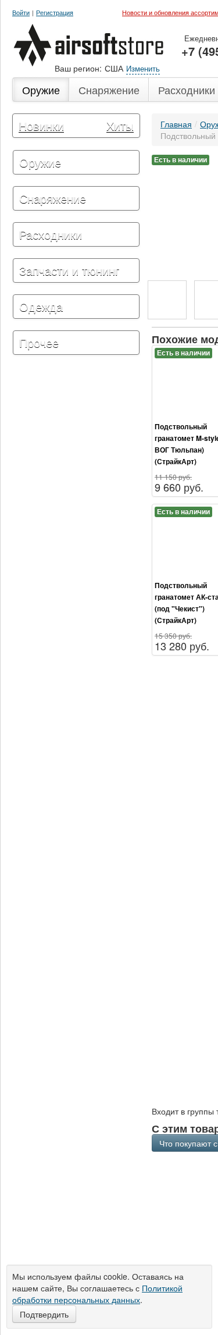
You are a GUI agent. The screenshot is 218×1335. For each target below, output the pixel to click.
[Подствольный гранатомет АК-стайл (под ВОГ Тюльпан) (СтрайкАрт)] (167, 299)
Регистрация (54, 12)
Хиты (120, 125)
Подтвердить (44, 1314)
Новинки (41, 125)
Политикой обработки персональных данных (97, 1293)
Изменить (143, 68)
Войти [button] (21, 12)
